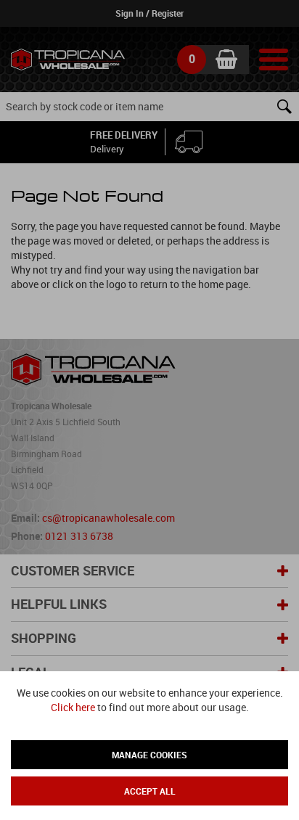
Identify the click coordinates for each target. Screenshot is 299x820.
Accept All (150, 791)
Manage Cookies (149, 754)
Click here (73, 707)
